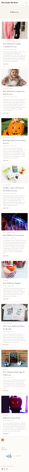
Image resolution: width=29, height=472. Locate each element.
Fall (4, 41)
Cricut (4, 323)
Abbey (5, 285)
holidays (13, 41)
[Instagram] (7, 469)
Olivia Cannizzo (6, 49)
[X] (5, 469)
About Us (3, 448)
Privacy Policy (4, 449)
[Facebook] (2, 469)
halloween (8, 41)
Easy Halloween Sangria (12, 283)
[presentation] (14, 30)
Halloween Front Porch (11, 418)
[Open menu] (26, 3)
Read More (6, 64)
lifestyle (18, 41)
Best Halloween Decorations (13, 235)
